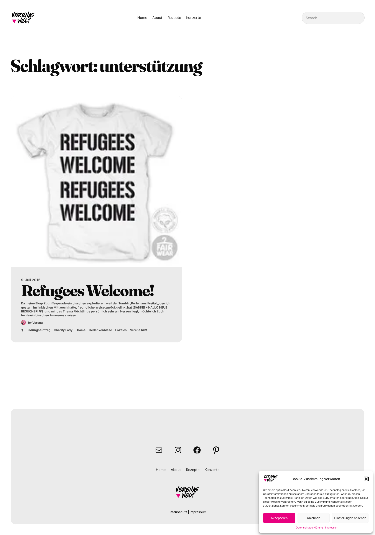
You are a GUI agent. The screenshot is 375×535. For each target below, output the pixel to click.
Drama (81, 330)
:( (22, 330)
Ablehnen (313, 518)
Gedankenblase (100, 330)
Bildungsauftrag (38, 330)
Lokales (121, 330)
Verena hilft (138, 330)
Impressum (331, 527)
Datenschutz (177, 512)
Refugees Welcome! (87, 290)
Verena (37, 322)
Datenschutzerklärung (309, 527)
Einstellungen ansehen (350, 518)
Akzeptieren (279, 518)
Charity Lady (63, 330)
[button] (366, 479)
